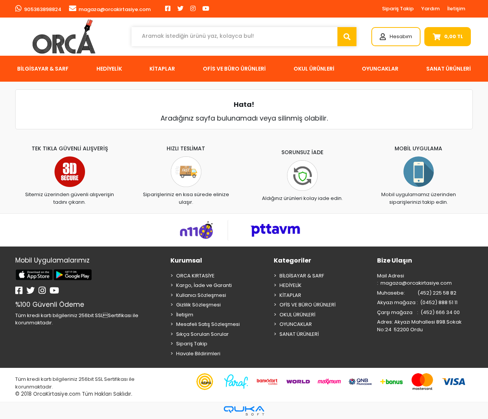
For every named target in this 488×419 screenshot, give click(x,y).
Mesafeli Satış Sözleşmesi (208, 324)
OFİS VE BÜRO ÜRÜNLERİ (307, 304)
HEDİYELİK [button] (109, 69)
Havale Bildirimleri (198, 353)
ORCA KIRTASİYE (195, 275)
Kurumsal (186, 260)
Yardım (430, 8)
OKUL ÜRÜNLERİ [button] (314, 69)
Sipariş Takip (398, 8)
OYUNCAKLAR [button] (380, 69)
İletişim (456, 8)
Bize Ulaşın (394, 260)
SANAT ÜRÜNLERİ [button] (448, 69)
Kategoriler (292, 260)
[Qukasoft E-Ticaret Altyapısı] (244, 411)
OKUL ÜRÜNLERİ (297, 314)
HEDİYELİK (290, 285)
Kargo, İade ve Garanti (204, 285)
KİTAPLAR (290, 295)
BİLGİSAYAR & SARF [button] (43, 69)
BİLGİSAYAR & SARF (301, 275)
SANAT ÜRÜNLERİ (299, 334)
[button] (396, 36)
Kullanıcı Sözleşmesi (201, 295)
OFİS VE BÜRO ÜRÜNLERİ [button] (234, 69)
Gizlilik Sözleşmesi (198, 304)
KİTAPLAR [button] (162, 69)
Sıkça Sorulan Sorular (202, 334)
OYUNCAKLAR (295, 324)
